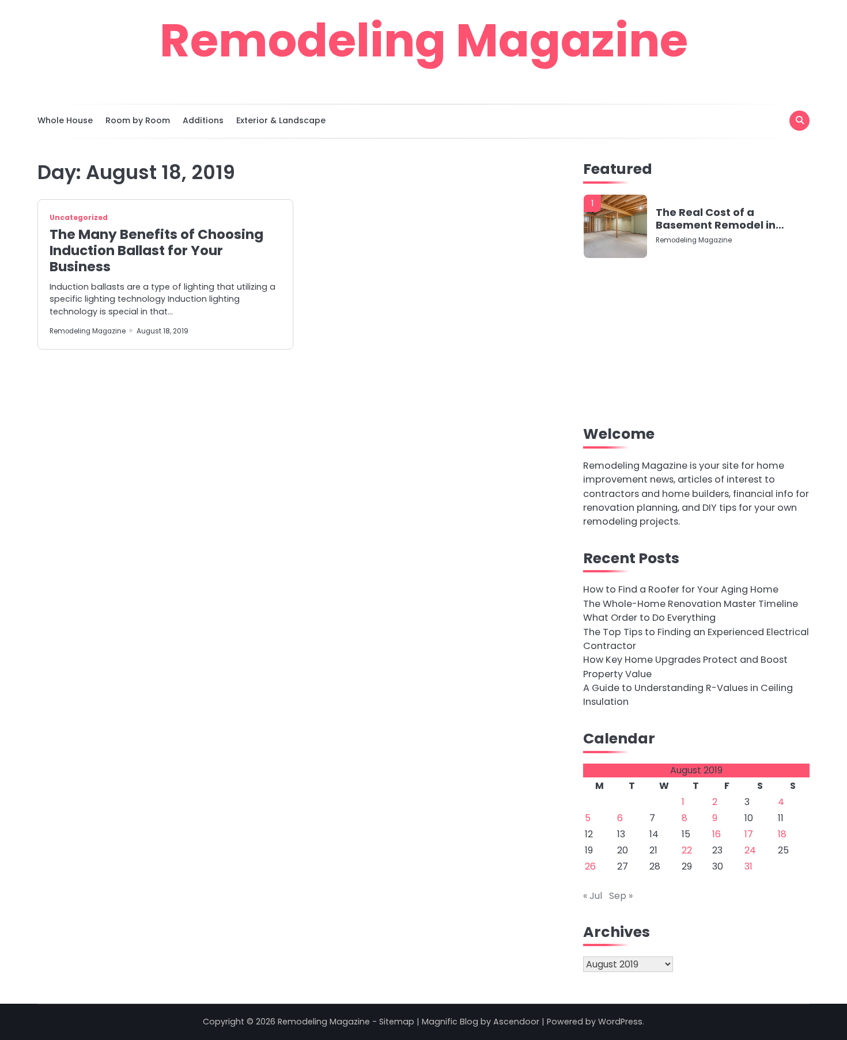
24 (750, 850)
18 (782, 834)
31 (748, 866)
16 (716, 834)
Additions (203, 120)
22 (687, 850)
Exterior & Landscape (281, 120)
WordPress (620, 1021)
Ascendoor (516, 1021)
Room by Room (137, 120)
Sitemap (396, 1021)
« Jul (592, 895)
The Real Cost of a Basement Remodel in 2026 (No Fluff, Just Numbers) (716, 218)
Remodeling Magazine (424, 40)
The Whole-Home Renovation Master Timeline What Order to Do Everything (690, 610)
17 (748, 834)
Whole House (65, 120)
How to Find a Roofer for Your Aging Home (680, 589)
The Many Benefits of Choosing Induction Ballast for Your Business (156, 250)
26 (590, 866)
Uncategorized (79, 217)
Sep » (621, 895)
